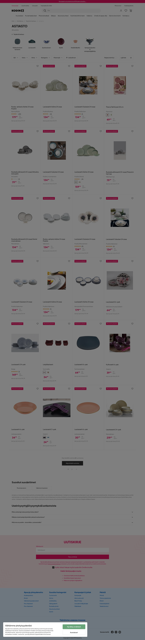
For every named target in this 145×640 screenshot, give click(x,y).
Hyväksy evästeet (74, 627)
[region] (45, 629)
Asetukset (74, 632)
